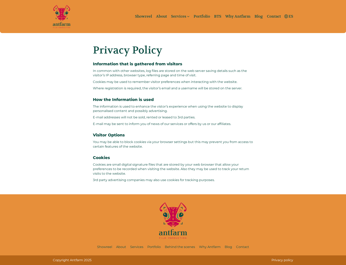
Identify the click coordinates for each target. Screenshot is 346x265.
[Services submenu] (188, 16)
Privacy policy (282, 260)
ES (291, 16)
